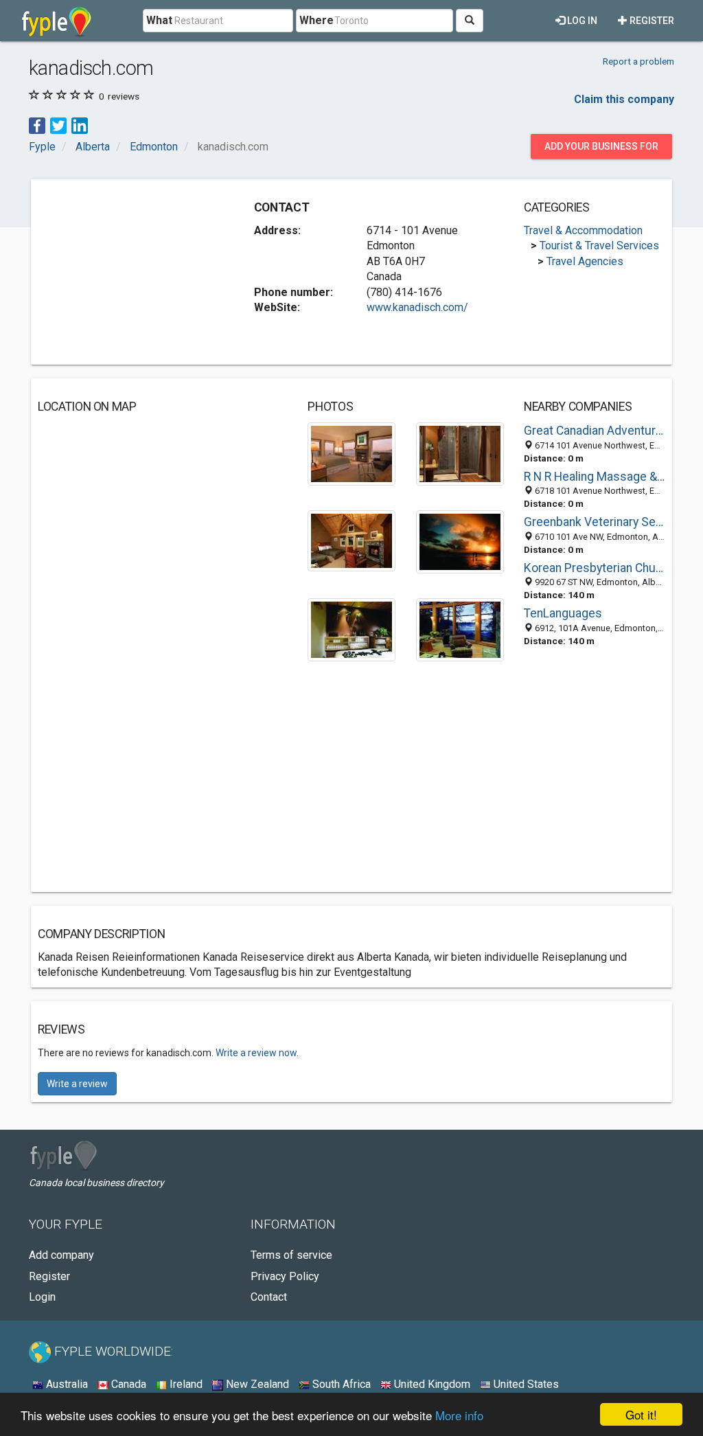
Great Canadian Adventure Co (594, 430)
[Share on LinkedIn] (79, 125)
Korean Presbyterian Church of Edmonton (594, 568)
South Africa (340, 1384)
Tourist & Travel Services (599, 245)
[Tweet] (58, 125)
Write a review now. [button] (257, 1052)
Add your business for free (601, 150)
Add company (61, 1255)
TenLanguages (563, 613)
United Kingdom (430, 1384)
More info (459, 1415)
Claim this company (624, 99)
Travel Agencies (584, 261)
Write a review (77, 1083)
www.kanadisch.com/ (417, 307)
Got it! (641, 1414)
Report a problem (638, 61)
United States (525, 1384)
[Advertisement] (141, 272)
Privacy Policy (285, 1276)
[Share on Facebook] (37, 125)
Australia (65, 1384)
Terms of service (291, 1255)
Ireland (185, 1384)
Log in (581, 20)
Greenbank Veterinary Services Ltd (594, 522)
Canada (127, 1384)
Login (42, 1296)
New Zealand (256, 1384)
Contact (269, 1296)
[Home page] (57, 20)
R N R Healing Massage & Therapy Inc (594, 476)
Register (650, 20)
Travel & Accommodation (583, 230)
